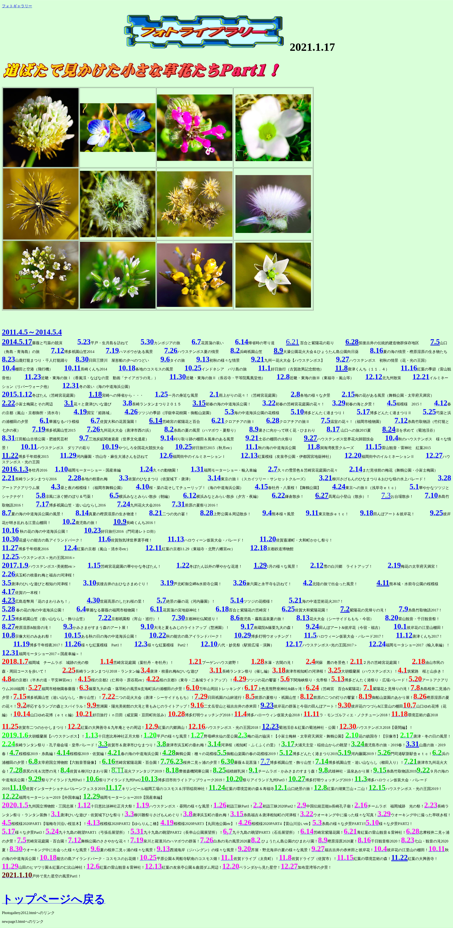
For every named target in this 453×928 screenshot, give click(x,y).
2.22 (8, 403)
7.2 (345, 609)
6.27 (321, 495)
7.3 (386, 495)
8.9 (278, 350)
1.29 (260, 565)
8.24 (388, 429)
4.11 (383, 582)
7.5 (435, 341)
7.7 (265, 761)
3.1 (69, 403)
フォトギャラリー (17, 6)
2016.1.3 (15, 469)
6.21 (292, 341)
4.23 (8, 600)
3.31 (412, 743)
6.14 (155, 420)
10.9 (119, 521)
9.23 (267, 705)
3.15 (199, 403)
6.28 (352, 341)
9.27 (310, 438)
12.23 (270, 726)
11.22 (10, 455)
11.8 (341, 368)
